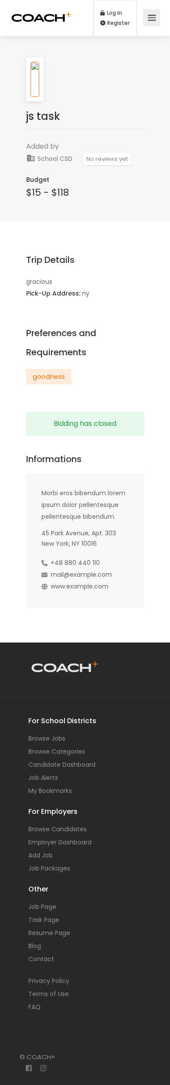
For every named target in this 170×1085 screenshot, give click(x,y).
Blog (34, 946)
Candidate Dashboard (61, 764)
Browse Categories (56, 751)
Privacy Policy (48, 980)
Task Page (43, 919)
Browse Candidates (57, 829)
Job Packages (49, 868)
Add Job (40, 855)
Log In (113, 13)
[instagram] (42, 1068)
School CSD (54, 158)
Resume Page (49, 933)
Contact (41, 959)
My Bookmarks (50, 790)
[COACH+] (41, 12)
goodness (49, 376)
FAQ (34, 1007)
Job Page (42, 906)
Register (117, 23)
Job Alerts (43, 777)
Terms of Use (48, 994)
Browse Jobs (46, 738)
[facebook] (28, 1068)
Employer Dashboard (60, 842)
